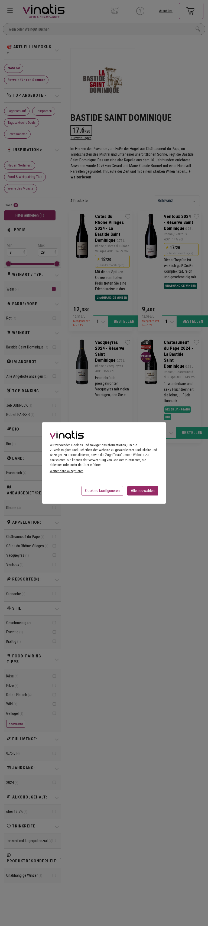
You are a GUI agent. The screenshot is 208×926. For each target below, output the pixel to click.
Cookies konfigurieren (102, 490)
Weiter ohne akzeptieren (66, 471)
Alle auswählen (143, 490)
